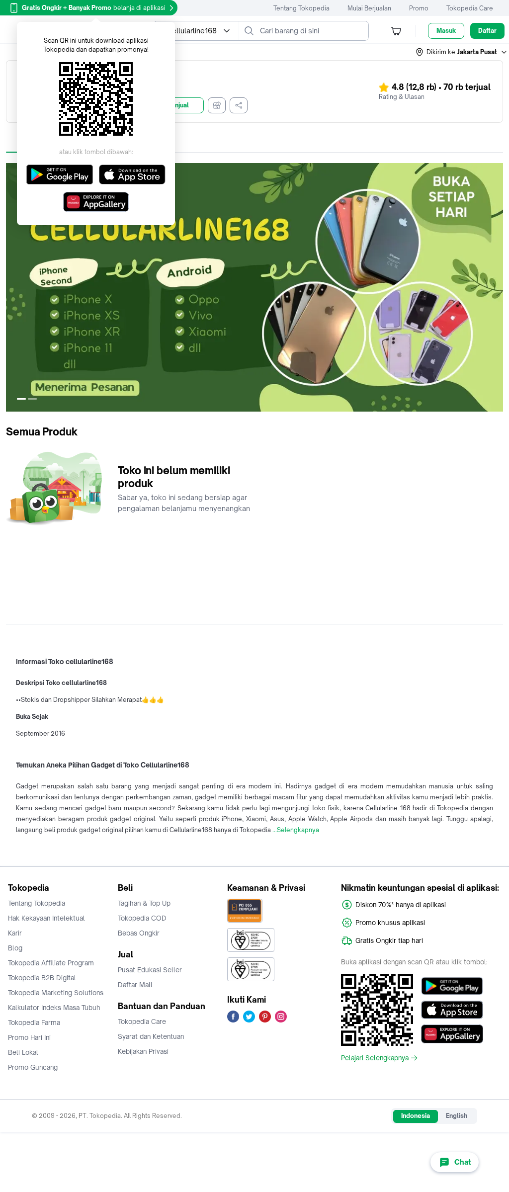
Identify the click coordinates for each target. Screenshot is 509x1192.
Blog (15, 948)
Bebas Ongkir (139, 933)
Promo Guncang (33, 1067)
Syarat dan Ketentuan (151, 1036)
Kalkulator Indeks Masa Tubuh (54, 1008)
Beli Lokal (23, 1052)
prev (14, 287)
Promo (418, 8)
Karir (15, 933)
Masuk (446, 30)
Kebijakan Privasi (143, 1051)
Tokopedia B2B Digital (42, 978)
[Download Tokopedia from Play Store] (452, 986)
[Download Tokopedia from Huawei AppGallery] (452, 1034)
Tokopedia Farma (34, 1022)
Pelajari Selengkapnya (375, 1058)
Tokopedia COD (142, 918)
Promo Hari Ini (29, 1037)
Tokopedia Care (469, 8)
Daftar (487, 30)
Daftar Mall (135, 985)
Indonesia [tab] (415, 1115)
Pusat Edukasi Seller (150, 970)
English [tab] (456, 1115)
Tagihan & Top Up (144, 903)
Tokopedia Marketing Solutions (55, 993)
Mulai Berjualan (369, 8)
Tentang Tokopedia (301, 8)
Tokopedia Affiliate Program (51, 963)
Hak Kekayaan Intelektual (46, 918)
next (495, 287)
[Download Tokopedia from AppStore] (452, 1010)
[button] (462, 52)
